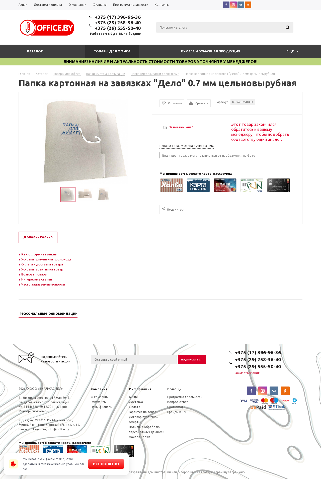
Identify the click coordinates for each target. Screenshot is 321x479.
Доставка (136, 402)
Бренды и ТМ (177, 412)
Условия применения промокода (46, 259)
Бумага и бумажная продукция (210, 51)
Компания (99, 389)
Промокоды (176, 407)
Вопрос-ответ (177, 402)
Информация (140, 389)
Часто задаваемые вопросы (43, 284)
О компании (100, 397)
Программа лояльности (184, 397)
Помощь (174, 389)
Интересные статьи (36, 279)
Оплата (134, 407)
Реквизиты (98, 402)
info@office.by (58, 429)
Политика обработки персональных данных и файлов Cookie (146, 432)
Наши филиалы (102, 407)
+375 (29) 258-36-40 (118, 22)
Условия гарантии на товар (42, 269)
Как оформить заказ (39, 254)
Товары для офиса (112, 51)
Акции (133, 397)
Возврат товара (34, 274)
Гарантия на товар (142, 412)
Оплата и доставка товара (42, 264)
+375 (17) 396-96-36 (118, 17)
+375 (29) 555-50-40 (118, 28)
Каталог (35, 51)
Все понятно (106, 464)
